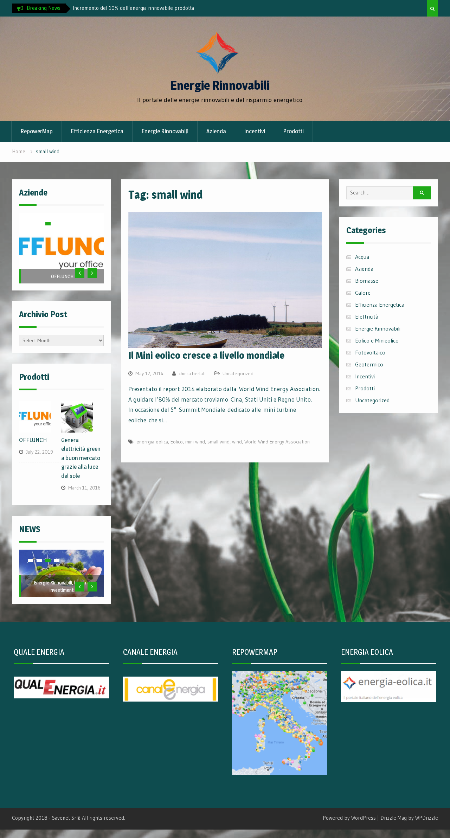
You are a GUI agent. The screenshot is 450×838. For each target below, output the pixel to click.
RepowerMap (36, 131)
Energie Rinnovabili (220, 85)
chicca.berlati (192, 373)
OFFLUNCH (62, 276)
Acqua (362, 256)
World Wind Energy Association (277, 442)
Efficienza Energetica (97, 131)
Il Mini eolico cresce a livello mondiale (206, 355)
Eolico (177, 442)
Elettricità (366, 316)
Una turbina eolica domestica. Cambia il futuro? (125, 8)
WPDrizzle (426, 817)
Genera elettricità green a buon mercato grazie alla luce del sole (81, 457)
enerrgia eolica (152, 442)
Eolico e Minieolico (377, 340)
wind (237, 442)
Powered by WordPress (349, 817)
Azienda (216, 131)
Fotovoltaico (370, 352)
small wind (218, 442)
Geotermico (369, 364)
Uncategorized (238, 373)
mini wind (195, 442)
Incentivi (254, 131)
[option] (136, 8)
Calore (363, 292)
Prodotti (293, 131)
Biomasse (366, 280)
